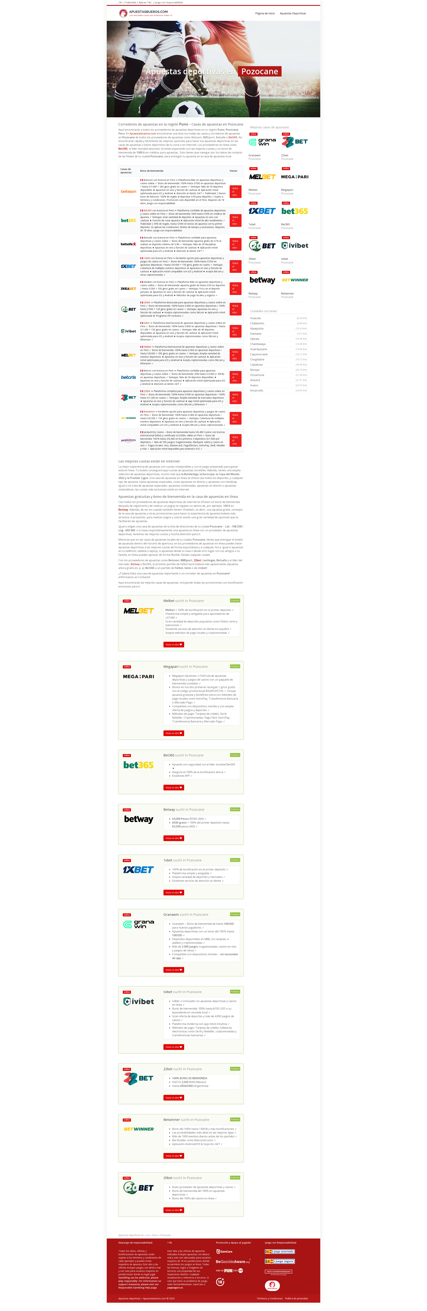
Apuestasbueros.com (143, 133)
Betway (123, 509)
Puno (155, 1235)
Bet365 (233, 137)
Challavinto (278, 323)
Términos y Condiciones (270, 1298)
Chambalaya (278, 344)
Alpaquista (278, 328)
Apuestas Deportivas (293, 13)
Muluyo (278, 370)
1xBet (147, 258)
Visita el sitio (235, 191)
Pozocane (196, 601)
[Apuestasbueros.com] (147, 13)
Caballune (278, 364)
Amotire (278, 380)
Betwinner (149, 411)
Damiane (278, 333)
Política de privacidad (296, 1298)
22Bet (147, 391)
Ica (147, 1235)
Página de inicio (265, 13)
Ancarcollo (278, 390)
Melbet (147, 346)
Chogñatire (278, 359)
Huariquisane (278, 349)
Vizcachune (278, 375)
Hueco (278, 385)
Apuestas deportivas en (131, 1235)
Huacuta (278, 318)
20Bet (147, 302)
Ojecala (278, 339)
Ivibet (147, 322)
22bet (197, 560)
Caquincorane (278, 354)
